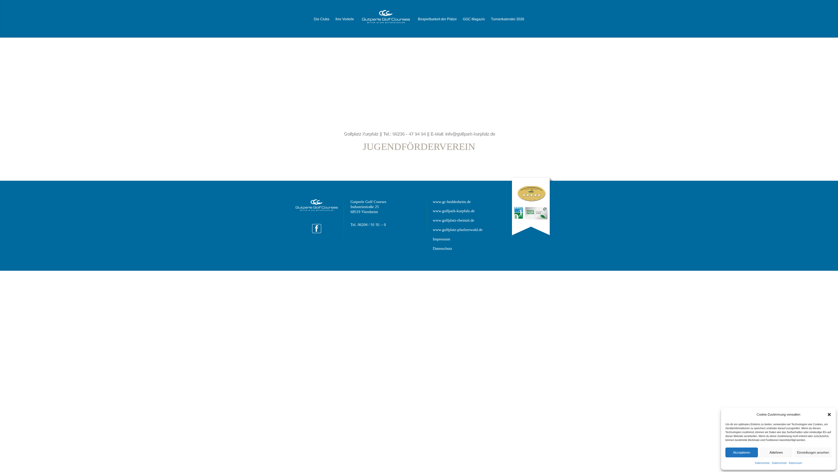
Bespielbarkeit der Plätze (437, 19)
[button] (829, 414)
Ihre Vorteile (344, 19)
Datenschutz (762, 463)
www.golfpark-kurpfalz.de (454, 211)
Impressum (795, 463)
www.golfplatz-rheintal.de (453, 220)
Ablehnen (776, 452)
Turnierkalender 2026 (507, 19)
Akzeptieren (741, 452)
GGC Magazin (474, 19)
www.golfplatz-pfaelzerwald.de (458, 229)
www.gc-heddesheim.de (452, 202)
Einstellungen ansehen (813, 452)
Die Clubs (321, 19)
